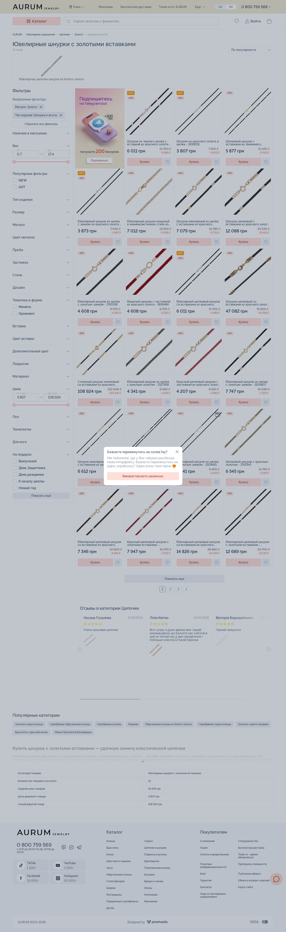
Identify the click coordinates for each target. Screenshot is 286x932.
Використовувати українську (143, 476)
